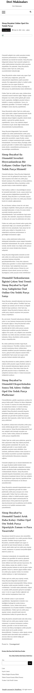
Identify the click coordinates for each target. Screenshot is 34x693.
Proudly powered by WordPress (12, 689)
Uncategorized (6, 30)
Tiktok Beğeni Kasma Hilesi (10, 674)
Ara (3, 660)
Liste (3, 668)
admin (28, 30)
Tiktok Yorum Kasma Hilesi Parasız (12, 677)
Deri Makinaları (17, 1)
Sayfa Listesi (6, 671)
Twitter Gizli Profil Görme (10, 680)
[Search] (30, 12)
